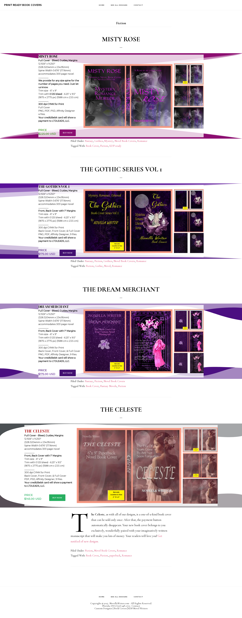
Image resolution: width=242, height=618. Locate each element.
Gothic (99, 266)
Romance (142, 141)
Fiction (104, 146)
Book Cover (92, 146)
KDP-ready (115, 146)
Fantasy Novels (108, 386)
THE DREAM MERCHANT (121, 289)
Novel (107, 266)
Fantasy (89, 141)
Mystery (108, 141)
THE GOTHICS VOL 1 (53, 186)
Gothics (98, 141)
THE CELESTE (121, 409)
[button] (128, 96)
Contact (136, 605)
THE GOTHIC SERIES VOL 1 (121, 169)
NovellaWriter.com (119, 603)
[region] (121, 96)
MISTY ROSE (121, 39)
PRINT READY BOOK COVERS (23, 5)
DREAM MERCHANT (53, 306)
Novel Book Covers (125, 141)
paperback (114, 555)
